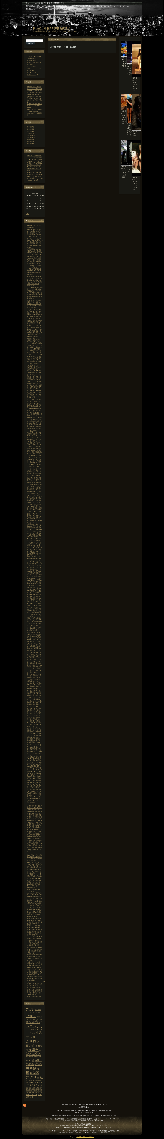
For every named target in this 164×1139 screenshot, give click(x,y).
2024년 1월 (30, 131)
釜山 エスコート (30, 1063)
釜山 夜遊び (30, 1065)
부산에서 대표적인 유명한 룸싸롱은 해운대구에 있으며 (34, 922)
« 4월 (27, 214)
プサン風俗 (36, 1023)
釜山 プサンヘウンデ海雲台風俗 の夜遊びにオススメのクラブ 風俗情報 (34, 112)
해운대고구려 (31, 75)
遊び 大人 (28, 1060)
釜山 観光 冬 (38, 1065)
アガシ (30, 1009)
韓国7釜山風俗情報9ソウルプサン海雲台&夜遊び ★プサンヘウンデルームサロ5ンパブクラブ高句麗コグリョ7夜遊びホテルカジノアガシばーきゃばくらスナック (34, 161)
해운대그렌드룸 (30, 1090)
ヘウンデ (33, 1026)
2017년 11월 (31, 137)
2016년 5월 (30, 139)
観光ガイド (30, 73)
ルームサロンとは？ (33, 68)
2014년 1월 (30, 144)
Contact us (84, 1106)
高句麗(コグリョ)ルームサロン (85, 1137)
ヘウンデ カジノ (30, 1033)
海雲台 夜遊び (30, 1056)
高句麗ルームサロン (36, 221)
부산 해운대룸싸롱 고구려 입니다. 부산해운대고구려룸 (34, 105)
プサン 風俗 (29, 1023)
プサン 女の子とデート (35, 1021)
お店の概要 (30, 60)
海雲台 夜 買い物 (36, 1055)
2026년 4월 (30, 127)
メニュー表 (30, 66)
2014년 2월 (30, 141)
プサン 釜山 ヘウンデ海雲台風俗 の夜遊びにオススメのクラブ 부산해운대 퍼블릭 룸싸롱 (34, 91)
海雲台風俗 (37, 1056)
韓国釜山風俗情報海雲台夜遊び (51, 28)
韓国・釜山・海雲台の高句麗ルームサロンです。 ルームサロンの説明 (34, 99)
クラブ (33, 1012)
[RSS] (24, 1105)
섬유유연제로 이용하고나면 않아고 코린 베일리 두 (34, 958)
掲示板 (29, 70)
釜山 (38, 1060)
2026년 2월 (30, 129)
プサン (31, 1016)
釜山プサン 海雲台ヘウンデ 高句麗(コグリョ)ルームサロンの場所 (35, 178)
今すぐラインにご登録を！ (67, 1132)
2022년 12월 (31, 135)
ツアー (38, 1012)
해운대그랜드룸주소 (36, 1089)
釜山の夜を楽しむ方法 (34, 87)
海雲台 (33, 1050)
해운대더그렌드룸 (36, 1092)
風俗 (29, 1068)
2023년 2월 (30, 133)
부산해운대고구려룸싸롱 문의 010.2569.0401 (34, 173)
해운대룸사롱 (31, 1095)
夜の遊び (32, 1045)
